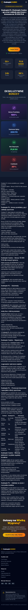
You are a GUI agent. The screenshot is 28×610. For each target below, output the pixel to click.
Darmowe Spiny (4, 563)
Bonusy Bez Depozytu (6, 561)
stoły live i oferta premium (7, 191)
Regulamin (3, 577)
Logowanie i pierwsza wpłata (8, 194)
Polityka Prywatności (5, 575)
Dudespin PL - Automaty (7, 189)
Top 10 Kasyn (4, 559)
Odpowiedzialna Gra (5, 573)
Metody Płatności (5, 565)
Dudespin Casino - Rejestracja (8, 193)
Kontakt (2, 571)
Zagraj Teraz (14, 49)
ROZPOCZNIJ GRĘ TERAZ (14, 535)
